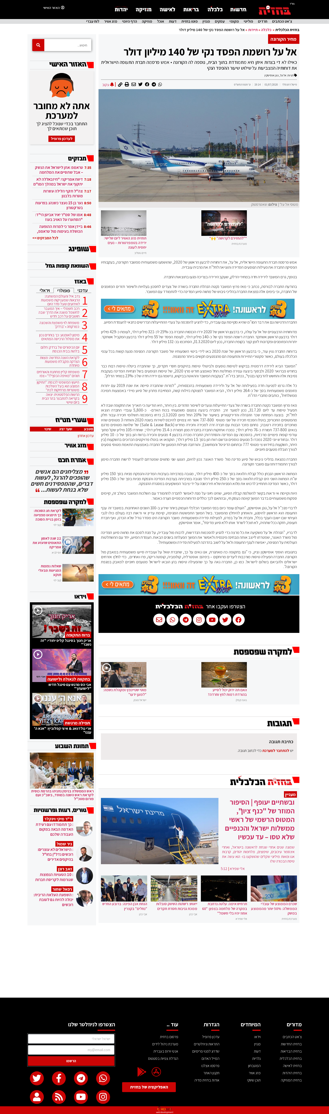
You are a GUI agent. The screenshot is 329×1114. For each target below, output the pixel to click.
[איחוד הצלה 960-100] (198, 317)
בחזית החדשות (291, 1044)
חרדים (262, 21)
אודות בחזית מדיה (206, 1080)
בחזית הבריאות (291, 1051)
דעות (173, 21)
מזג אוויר (110, 21)
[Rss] (59, 1097)
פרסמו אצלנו (210, 1065)
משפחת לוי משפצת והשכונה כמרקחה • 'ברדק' (59, 325)
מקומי (234, 21)
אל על (283, 75)
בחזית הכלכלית (287, 29)
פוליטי (248, 21)
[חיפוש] (38, 45)
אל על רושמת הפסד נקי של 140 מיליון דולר (210, 52)
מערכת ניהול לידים (165, 1044)
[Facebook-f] (59, 1078)
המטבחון (254, 1065)
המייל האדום (210, 1058)
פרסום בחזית (169, 1036)
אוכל (160, 21)
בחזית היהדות (292, 1072)
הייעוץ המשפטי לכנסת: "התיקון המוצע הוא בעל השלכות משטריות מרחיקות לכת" (58, 386)
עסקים (220, 21)
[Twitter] (37, 1078)
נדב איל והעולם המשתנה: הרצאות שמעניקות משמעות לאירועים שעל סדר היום (60, 300)
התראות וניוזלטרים (206, 1044)
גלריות (256, 1058)
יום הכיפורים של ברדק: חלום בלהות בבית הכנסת (60, 349)
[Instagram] (103, 1097)
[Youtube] (81, 1097)
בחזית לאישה (292, 1065)
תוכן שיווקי (254, 1080)
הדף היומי (129, 21)
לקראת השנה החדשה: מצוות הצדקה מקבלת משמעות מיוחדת (59, 361)
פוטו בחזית (189, 21)
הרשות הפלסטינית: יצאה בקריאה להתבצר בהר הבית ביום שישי (60, 398)
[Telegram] (81, 1078)
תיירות (253, 29)
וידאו (257, 1036)
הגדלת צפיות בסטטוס (163, 1058)
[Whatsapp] (103, 1078)
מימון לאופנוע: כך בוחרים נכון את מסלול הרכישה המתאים (59, 337)
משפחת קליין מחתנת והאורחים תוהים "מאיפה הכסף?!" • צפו (58, 374)
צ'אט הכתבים (282, 21)
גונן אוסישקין (271, 75)
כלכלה (266, 29)
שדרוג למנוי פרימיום (205, 1051)
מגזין (206, 21)
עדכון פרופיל (210, 1036)
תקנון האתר (211, 1072)
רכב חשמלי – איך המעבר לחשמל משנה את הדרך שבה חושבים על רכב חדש (59, 312)
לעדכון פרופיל (61, 138)
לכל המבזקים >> (45, 237)
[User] (37, 1097)
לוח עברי (92, 21)
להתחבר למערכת (275, 750)
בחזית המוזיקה (291, 1080)
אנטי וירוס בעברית (165, 1051)
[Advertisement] (164, 961)
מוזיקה (147, 21)
